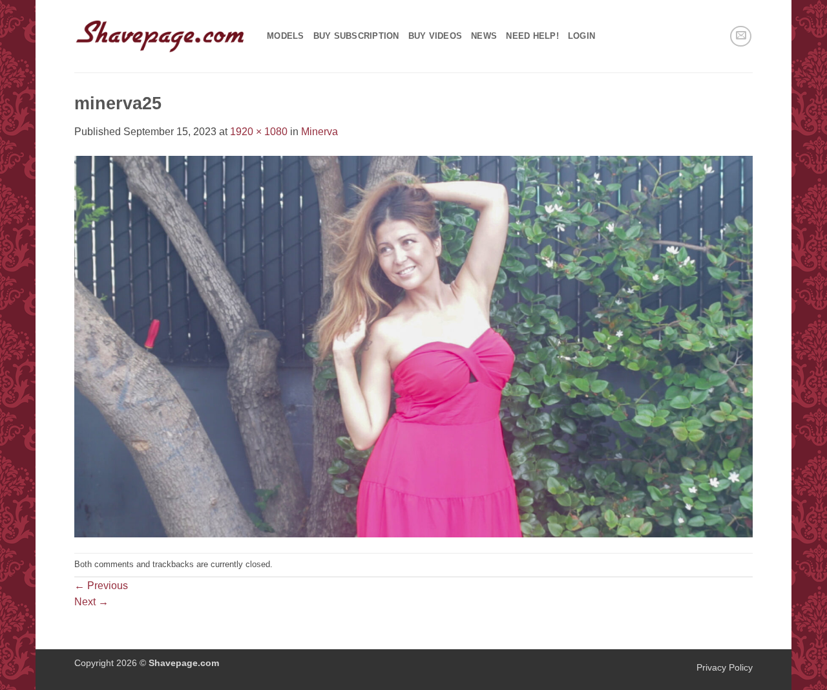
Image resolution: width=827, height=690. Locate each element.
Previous (101, 585)
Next (91, 601)
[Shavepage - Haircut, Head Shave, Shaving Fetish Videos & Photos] (160, 36)
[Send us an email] (740, 36)
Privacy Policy (724, 667)
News (484, 36)
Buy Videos (435, 36)
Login (581, 36)
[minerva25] (413, 345)
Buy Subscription (356, 36)
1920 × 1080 (259, 131)
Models (285, 36)
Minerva (319, 131)
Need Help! (532, 36)
